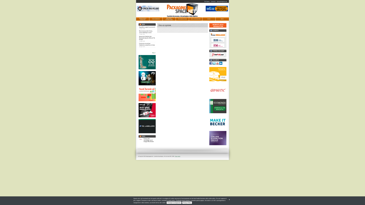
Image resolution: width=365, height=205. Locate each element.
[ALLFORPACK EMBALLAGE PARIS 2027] (217, 11)
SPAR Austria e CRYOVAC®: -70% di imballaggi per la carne (146, 47)
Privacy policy (177, 156)
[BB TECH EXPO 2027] (217, 145)
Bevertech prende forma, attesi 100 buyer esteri (145, 28)
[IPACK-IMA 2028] (148, 11)
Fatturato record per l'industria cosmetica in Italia (147, 40)
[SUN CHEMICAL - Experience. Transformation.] (147, 101)
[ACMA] (147, 117)
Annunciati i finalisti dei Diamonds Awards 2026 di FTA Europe (147, 34)
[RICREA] (147, 69)
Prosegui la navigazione (174, 202)
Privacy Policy (187, 202)
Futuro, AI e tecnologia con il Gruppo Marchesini (149, 140)
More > (154, 53)
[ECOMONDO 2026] (217, 113)
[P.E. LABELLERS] (147, 133)
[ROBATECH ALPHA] (147, 85)
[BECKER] (217, 129)
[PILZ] (217, 81)
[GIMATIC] (217, 97)
